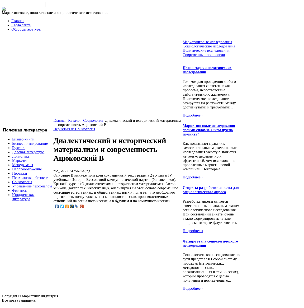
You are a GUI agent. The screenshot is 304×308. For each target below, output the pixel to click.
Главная (17, 21)
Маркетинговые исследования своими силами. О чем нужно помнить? (209, 130)
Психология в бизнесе (30, 178)
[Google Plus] (81, 206)
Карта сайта (21, 25)
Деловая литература (28, 152)
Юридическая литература (23, 197)
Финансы (20, 190)
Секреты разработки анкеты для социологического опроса (211, 190)
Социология (22, 182)
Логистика (20, 156)
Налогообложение (27, 169)
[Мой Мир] (71, 206)
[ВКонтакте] (56, 206)
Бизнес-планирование (30, 143)
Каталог (74, 120)
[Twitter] (61, 206)
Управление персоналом (32, 186)
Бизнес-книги (23, 139)
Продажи (19, 173)
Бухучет (18, 148)
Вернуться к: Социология (74, 129)
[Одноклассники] (66, 206)
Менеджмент (22, 165)
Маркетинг (21, 161)
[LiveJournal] (76, 206)
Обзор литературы (26, 29)
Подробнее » (193, 115)
